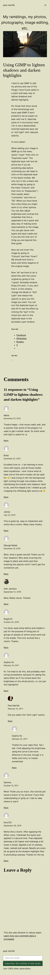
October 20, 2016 (11, 622)
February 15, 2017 (15, 709)
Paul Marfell (9, 5)
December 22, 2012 (12, 458)
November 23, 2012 (12, 418)
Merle (6, 415)
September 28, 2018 (12, 825)
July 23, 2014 (9, 515)
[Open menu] (45, 5)
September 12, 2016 (12, 592)
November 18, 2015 (12, 548)
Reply (6, 440)
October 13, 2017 (11, 785)
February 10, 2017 (11, 665)
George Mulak (10, 545)
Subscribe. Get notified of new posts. (23, 963)
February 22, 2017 (19, 739)
